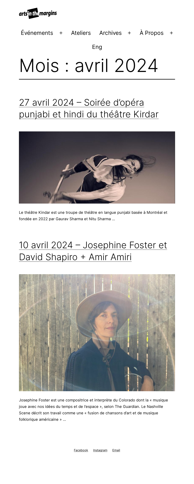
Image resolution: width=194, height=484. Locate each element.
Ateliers (81, 32)
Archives (110, 32)
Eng (97, 46)
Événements (37, 32)
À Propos (151, 32)
